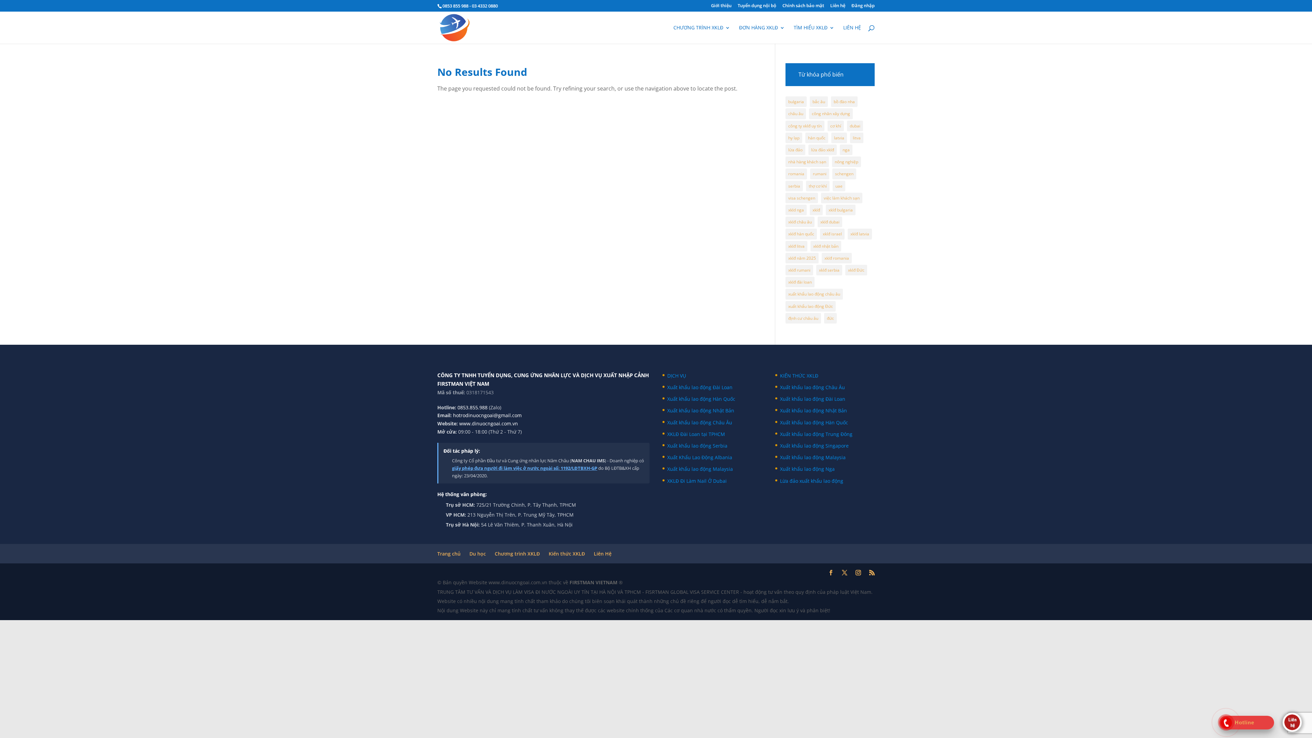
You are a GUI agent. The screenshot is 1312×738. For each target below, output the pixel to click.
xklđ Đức (856, 270)
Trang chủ (449, 553)
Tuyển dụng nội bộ (757, 6)
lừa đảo (795, 150)
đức (830, 318)
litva (857, 138)
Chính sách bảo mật (803, 6)
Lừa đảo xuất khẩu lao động (811, 481)
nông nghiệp (846, 162)
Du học (477, 553)
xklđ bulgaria (841, 210)
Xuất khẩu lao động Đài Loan (700, 387)
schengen (844, 174)
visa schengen (801, 198)
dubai (855, 126)
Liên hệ (837, 6)
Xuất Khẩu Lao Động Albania (699, 457)
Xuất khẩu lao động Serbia (697, 445)
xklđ (816, 210)
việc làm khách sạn (842, 198)
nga (846, 150)
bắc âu (818, 102)
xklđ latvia (859, 234)
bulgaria (796, 102)
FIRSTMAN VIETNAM (594, 582)
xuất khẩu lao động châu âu (814, 294)
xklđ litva (796, 246)
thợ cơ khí (818, 186)
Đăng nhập (863, 6)
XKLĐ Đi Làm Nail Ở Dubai (697, 481)
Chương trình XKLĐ (698, 28)
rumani (819, 174)
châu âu (795, 114)
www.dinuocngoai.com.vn (488, 423)
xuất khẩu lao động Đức (810, 306)
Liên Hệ (603, 553)
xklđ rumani (799, 270)
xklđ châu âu (800, 222)
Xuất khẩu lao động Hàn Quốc (701, 399)
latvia (839, 138)
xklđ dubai (829, 222)
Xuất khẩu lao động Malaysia (700, 469)
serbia (794, 186)
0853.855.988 (472, 407)
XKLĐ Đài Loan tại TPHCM (696, 434)
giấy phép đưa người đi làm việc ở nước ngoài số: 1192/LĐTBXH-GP (524, 468)
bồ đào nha (844, 102)
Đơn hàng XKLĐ (758, 28)
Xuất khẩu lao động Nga (807, 469)
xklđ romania (836, 258)
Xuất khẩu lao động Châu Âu (699, 422)
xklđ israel (832, 234)
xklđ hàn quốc (801, 234)
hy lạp (794, 138)
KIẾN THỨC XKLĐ (799, 375)
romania (796, 174)
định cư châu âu (803, 318)
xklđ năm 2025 (802, 258)
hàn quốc (816, 138)
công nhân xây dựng (831, 114)
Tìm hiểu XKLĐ (811, 28)
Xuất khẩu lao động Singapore (814, 445)
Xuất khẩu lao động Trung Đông (816, 434)
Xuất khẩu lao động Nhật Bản (700, 410)
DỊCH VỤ (676, 375)
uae (839, 186)
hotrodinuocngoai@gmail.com (487, 415)
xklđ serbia (829, 270)
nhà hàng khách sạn (807, 162)
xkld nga (796, 210)
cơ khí (835, 126)
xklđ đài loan (800, 282)
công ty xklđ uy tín (805, 126)
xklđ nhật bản (825, 246)
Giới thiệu (721, 6)
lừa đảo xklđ (822, 150)
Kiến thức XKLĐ (567, 553)
